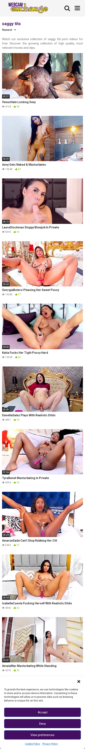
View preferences (42, 735)
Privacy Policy (50, 743)
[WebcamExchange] (26, 8)
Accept (42, 712)
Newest (7, 29)
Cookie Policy (32, 743)
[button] (79, 681)
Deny (42, 724)
